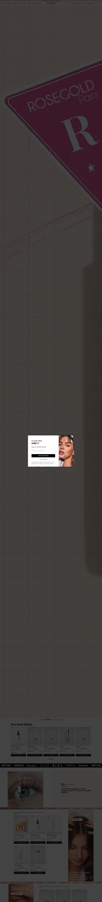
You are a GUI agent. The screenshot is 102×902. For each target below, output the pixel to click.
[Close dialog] (72, 437)
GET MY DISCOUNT (43, 455)
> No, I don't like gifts (43, 459)
